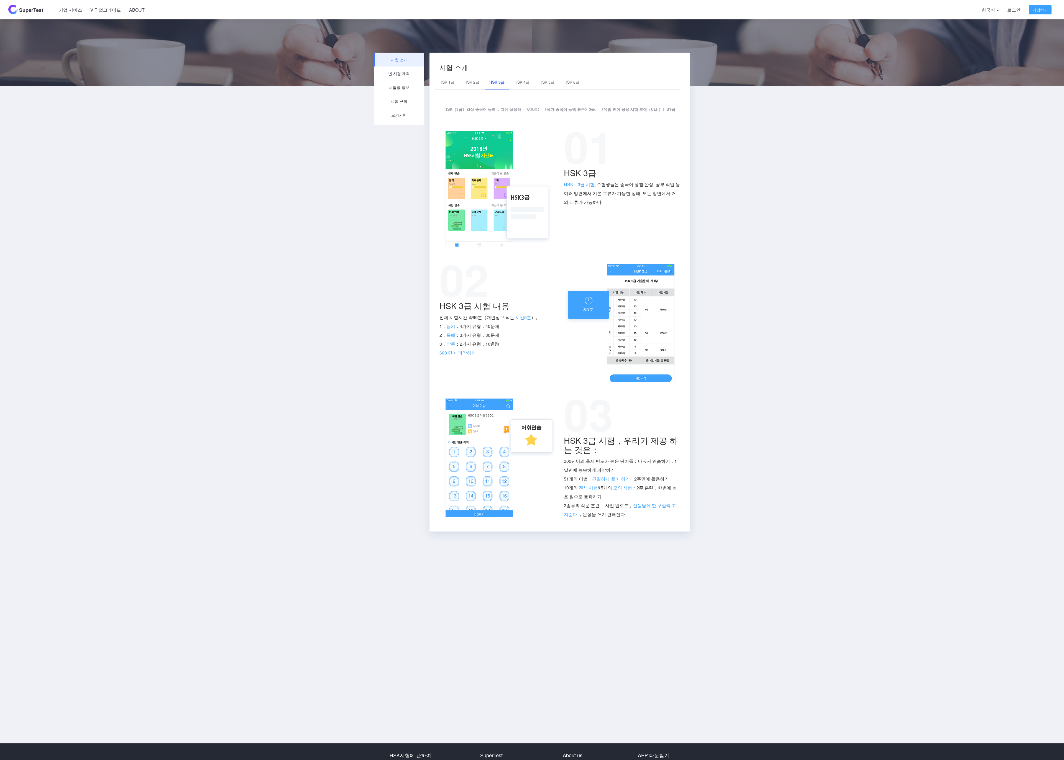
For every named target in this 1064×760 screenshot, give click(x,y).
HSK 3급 (497, 82)
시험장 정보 (399, 87)
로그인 (1013, 10)
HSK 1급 (446, 82)
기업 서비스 (70, 10)
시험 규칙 (399, 101)
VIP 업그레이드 (105, 10)
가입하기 (1040, 9)
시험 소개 (399, 59)
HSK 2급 (471, 82)
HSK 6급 (571, 82)
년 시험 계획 (399, 73)
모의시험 (399, 115)
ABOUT (137, 10)
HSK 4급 (522, 82)
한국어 (989, 10)
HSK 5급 (546, 82)
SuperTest (30, 10)
